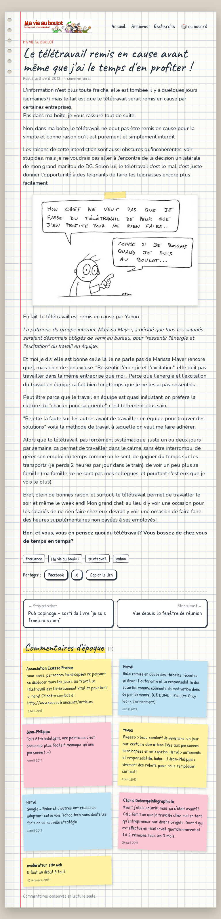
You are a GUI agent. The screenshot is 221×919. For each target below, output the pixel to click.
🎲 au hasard (194, 26)
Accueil (118, 26)
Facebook (56, 575)
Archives (139, 26)
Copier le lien (101, 575)
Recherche (164, 26)
